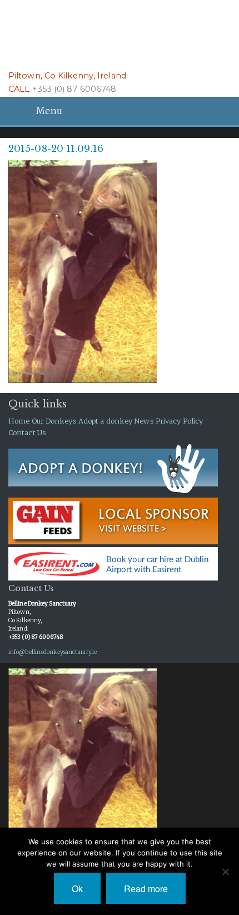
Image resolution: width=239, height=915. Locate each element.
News (143, 420)
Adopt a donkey (105, 420)
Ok (77, 888)
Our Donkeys (54, 420)
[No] (225, 871)
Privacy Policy (179, 420)
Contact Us (27, 432)
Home (18, 420)
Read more (146, 888)
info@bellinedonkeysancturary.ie (52, 652)
